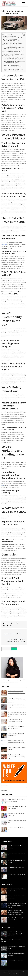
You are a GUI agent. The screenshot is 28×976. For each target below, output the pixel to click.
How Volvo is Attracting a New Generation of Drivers (15, 61)
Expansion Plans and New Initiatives (12, 65)
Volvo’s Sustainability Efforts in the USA (11, 51)
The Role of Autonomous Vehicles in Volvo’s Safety (14, 58)
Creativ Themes (15, 974)
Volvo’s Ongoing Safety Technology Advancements (14, 57)
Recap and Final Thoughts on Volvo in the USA (14, 69)
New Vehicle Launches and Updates (11, 46)
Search (14, 648)
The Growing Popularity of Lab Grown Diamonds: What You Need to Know (16, 640)
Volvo (2, 485)
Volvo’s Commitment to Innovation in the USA (13, 37)
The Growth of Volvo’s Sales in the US (12, 40)
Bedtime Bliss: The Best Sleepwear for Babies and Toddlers (12, 634)
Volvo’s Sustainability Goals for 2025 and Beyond (14, 54)
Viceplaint (7, 623)
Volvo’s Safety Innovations (8, 55)
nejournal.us (4, 244)
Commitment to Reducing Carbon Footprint (13, 52)
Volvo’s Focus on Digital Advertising (12, 62)
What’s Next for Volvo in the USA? (10, 63)
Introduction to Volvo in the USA (9, 36)
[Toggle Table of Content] (23, 34)
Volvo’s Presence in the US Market (10, 39)
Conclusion (5, 68)
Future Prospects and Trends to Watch (12, 70)
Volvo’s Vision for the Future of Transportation (14, 66)
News (10, 625)
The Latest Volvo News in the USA (10, 44)
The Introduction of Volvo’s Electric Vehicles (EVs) (15, 50)
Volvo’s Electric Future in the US (11, 48)
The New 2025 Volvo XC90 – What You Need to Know (15, 47)
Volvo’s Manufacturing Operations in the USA (13, 43)
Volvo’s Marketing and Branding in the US (11, 59)
